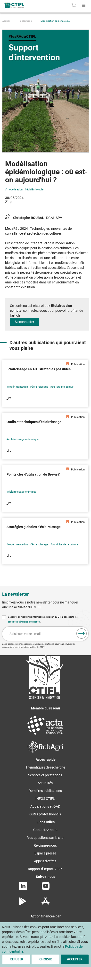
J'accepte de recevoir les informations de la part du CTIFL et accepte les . (43, 619)
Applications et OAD (45, 806)
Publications (25, 20)
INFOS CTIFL (45, 799)
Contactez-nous (45, 830)
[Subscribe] (81, 633)
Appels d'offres (45, 861)
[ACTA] (45, 735)
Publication (77, 364)
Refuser (16, 959)
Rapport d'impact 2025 (45, 869)
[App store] (45, 904)
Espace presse (45, 853)
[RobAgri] (45, 752)
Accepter (75, 959)
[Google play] (23, 904)
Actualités (45, 783)
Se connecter (24, 322)
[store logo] (19, 5)
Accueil (6, 20)
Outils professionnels (45, 814)
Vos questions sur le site (45, 838)
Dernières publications (45, 791)
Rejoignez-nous (45, 845)
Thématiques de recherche (45, 767)
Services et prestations (45, 775)
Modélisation (15, 189)
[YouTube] (46, 889)
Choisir (45, 959)
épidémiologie (34, 189)
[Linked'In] (23, 889)
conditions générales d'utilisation (24, 622)
